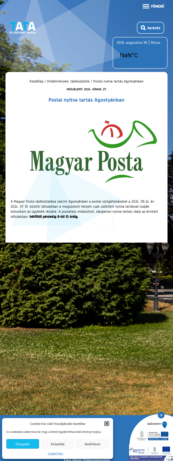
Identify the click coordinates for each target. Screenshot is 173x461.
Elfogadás (23, 444)
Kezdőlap (37, 81)
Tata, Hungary (140, 55)
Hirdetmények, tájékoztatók (68, 81)
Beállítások (92, 444)
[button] (107, 423)
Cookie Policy (55, 453)
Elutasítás (58, 444)
